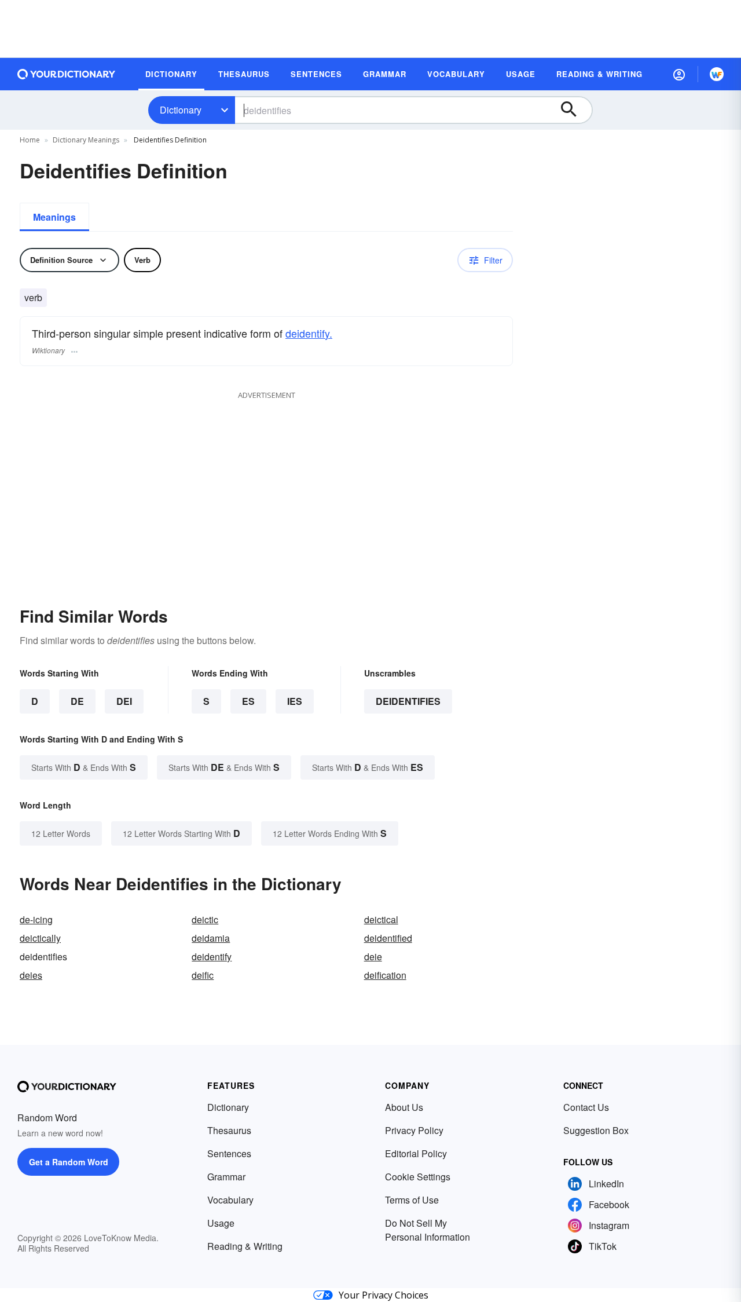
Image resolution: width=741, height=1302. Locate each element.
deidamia (211, 938)
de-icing (36, 919)
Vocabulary (230, 1199)
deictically (40, 938)
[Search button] (574, 110)
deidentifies (408, 701)
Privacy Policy (414, 1130)
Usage (220, 1223)
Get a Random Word (68, 1162)
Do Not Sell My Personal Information (427, 1230)
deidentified (388, 938)
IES (294, 701)
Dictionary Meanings (86, 140)
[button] (679, 74)
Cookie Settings (417, 1176)
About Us (404, 1107)
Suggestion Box (596, 1130)
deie (373, 956)
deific (203, 975)
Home (30, 140)
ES (248, 701)
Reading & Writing (245, 1246)
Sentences (229, 1153)
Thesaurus (229, 1130)
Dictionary (180, 109)
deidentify (212, 956)
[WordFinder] (717, 74)
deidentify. (308, 333)
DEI (124, 701)
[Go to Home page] (66, 74)
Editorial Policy (416, 1153)
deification (385, 975)
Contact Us (586, 1107)
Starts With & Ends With (83, 767)
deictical (381, 919)
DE (77, 701)
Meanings (54, 217)
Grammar (226, 1176)
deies (31, 975)
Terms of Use (412, 1199)
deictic (205, 919)
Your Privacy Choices (383, 1295)
